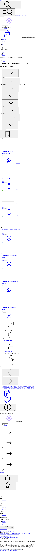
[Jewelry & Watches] (18, 50)
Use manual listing (5, 28)
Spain (14, 550)
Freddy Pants (11, 387)
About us (3, 521)
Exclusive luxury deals (8, 351)
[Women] (18, 43)
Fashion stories (4, 524)
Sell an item (2, 16)
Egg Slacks (7, 387)
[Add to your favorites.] (2, 155)
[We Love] (18, 53)
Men (3, 44)
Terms (6, 530)
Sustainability (4, 522)
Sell (1, 503)
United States (9, 550)
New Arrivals (4, 39)
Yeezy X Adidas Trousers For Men (12, 386)
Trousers (3, 61)
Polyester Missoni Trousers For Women (8, 388)
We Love (3, 52)
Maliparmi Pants (25, 387)
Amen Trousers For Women (22, 386)
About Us (3, 55)
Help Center (4, 515)
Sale (2, 54)
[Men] (18, 45)
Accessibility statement (3, 529)
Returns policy (4, 501)
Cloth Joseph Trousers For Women (18, 387)
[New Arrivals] (18, 40)
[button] (5, 25)
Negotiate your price (8, 328)
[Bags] (18, 48)
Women (3, 42)
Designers (3, 41)
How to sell (4, 507)
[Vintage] (18, 51)
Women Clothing (4, 60)
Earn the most (6, 362)
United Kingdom (4, 550)
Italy (16, 550)
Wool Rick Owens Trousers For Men (20, 385)
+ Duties (5, 182)
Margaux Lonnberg (31, 387)
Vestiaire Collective (4, 517)
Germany (12, 550)
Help (2, 511)
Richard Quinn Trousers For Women (29, 388)
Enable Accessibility (3, 0)
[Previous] (0, 366)
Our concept (4, 493)
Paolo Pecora (12, 385)
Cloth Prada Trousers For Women (18, 388)
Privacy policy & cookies (9, 531)
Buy (1, 496)
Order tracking (4, 500)
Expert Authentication (8, 340)
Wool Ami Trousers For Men (6, 385)
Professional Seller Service (6, 509)
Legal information (8, 535)
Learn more (2, 472)
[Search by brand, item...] (7, 12)
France (1, 550)
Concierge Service (4, 494)
